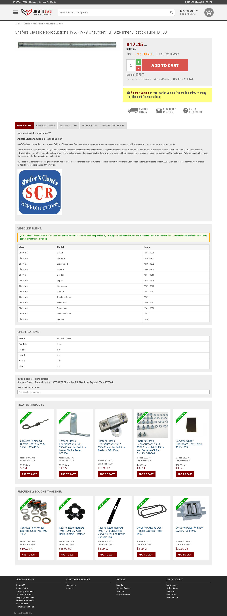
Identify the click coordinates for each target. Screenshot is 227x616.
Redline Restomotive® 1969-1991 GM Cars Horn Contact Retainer (72, 531)
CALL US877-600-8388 (195, 110)
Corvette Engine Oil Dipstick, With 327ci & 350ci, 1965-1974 (32, 444)
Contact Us (36, 2)
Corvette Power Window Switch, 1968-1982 (189, 529)
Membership (172, 597)
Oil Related (38, 24)
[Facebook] (207, 2)
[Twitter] (211, 2)
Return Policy (22, 588)
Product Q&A (90, 125)
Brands (119, 585)
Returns (69, 588)
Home (17, 24)
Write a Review (161, 79)
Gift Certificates (123, 588)
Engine (27, 24)
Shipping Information (25, 591)
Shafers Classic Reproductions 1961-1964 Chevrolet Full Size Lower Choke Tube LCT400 (72, 447)
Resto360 (20, 585)
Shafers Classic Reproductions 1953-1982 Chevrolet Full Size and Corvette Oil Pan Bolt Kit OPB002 (150, 447)
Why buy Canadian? (25, 597)
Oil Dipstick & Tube (54, 24)
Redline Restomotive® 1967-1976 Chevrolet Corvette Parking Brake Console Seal (111, 532)
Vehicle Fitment (45, 125)
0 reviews (146, 79)
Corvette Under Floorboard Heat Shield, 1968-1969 (189, 444)
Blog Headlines (123, 594)
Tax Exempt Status (24, 594)
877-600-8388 (21, 2)
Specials (120, 591)
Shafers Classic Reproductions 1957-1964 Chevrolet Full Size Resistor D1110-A (111, 445)
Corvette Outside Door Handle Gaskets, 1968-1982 (150, 531)
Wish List (170, 591)
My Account (171, 585)
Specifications (68, 125)
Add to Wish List (184, 79)
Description (24, 125)
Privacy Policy (22, 604)
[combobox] (113, 392)
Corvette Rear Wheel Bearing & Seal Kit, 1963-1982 (34, 531)
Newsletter (171, 594)
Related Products (113, 125)
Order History (172, 588)
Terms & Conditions (25, 607)
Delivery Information (25, 600)
